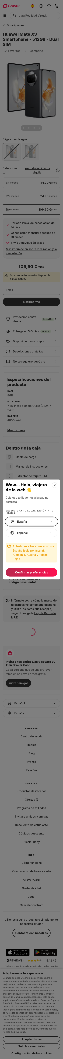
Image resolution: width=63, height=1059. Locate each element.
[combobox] (31, 521)
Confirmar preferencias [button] (31, 572)
